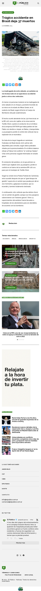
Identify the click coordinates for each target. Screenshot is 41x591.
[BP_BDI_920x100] (20, 78)
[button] (17, 339)
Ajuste (4, 488)
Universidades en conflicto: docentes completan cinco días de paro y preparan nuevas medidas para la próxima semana (25, 439)
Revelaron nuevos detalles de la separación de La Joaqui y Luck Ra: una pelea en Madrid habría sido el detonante (25, 429)
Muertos (33, 238)
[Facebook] (23, 555)
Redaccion (13, 223)
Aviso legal (29, 575)
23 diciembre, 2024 (10, 283)
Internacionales (8, 12)
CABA (3, 479)
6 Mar (31, 519)
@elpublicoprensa (23, 519)
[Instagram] (17, 555)
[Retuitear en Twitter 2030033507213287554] (12, 538)
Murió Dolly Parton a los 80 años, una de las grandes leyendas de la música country (25, 419)
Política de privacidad (13, 575)
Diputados (5, 483)
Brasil (14, 238)
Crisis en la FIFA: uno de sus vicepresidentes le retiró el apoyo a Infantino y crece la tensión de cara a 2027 (20, 334)
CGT (3, 474)
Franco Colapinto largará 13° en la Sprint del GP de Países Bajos (24, 450)
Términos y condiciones (10, 572)
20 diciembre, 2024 (10, 258)
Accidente (6, 238)
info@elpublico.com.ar (10, 500)
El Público (11, 520)
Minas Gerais (23, 238)
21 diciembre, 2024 (7, 25)
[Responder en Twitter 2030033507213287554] (8, 538)
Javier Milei (6, 469)
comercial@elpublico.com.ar (12, 502)
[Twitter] (20, 555)
